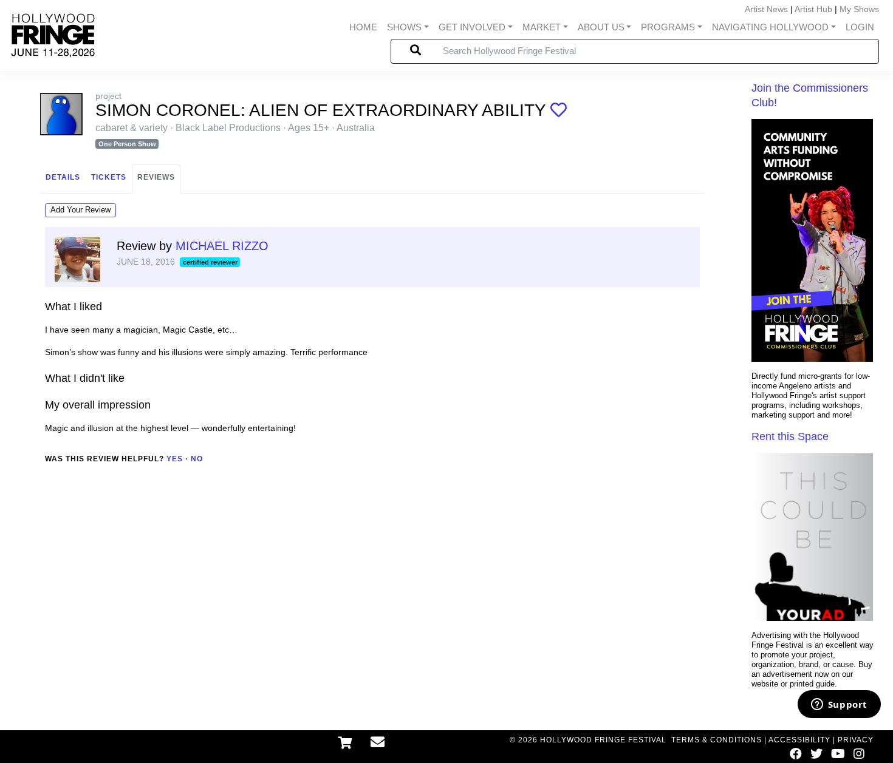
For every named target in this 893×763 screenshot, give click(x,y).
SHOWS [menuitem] (404, 27)
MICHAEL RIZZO (222, 246)
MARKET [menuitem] (541, 27)
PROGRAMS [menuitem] (668, 27)
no (197, 459)
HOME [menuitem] (363, 27)
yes (174, 459)
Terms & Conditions (716, 740)
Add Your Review (80, 209)
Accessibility (799, 740)
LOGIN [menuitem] (860, 27)
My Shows (859, 9)
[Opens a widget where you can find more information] (839, 705)
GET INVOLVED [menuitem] (472, 27)
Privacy (856, 740)
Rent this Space (790, 436)
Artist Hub (813, 9)
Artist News (766, 9)
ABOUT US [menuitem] (601, 27)
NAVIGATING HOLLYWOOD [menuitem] (770, 27)
